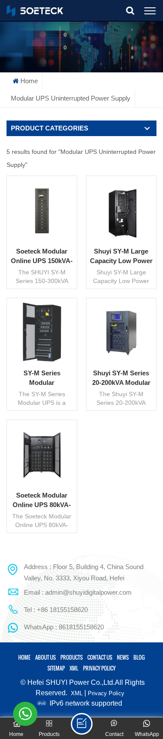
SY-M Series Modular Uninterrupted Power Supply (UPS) (42, 378)
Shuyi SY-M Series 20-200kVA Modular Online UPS (121, 378)
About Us (45, 657)
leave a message (82, 724)
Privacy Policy (99, 668)
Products (71, 657)
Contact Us (99, 657)
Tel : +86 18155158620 (56, 609)
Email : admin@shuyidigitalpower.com (78, 592)
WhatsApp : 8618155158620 (64, 627)
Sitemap (56, 668)
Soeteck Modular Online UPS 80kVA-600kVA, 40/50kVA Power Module (42, 501)
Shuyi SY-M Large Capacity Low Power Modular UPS (121, 256)
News (123, 657)
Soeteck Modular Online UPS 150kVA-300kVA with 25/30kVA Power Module (42, 256)
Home (29, 81)
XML (74, 668)
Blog (139, 657)
